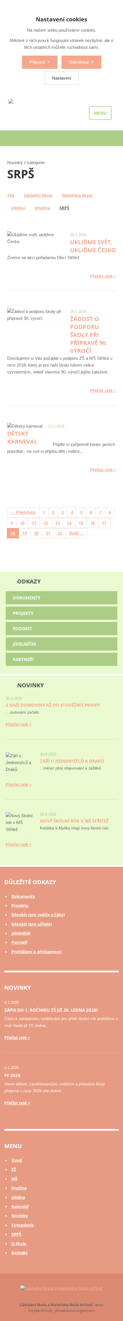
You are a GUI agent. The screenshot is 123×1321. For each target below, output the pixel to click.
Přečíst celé (101, 276)
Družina (42, 208)
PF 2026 (12, 1075)
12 (45, 523)
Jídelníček (24, 644)
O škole (18, 1243)
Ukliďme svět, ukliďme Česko (93, 246)
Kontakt (19, 1252)
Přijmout (37, 62)
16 (92, 523)
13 (57, 523)
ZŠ (13, 1169)
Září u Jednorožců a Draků (72, 761)
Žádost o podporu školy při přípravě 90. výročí (88, 335)
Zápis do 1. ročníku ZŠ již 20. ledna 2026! (51, 1010)
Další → (76, 533)
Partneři (23, 659)
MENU (100, 113)
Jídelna (18, 208)
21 (48, 533)
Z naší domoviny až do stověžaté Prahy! (53, 705)
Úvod (16, 1160)
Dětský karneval (22, 437)
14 (69, 523)
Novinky (19, 1215)
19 (24, 533)
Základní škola (38, 195)
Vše (10, 195)
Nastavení (61, 78)
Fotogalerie (22, 1225)
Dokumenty (26, 598)
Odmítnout (79, 62)
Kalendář (20, 1206)
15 (81, 523)
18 (13, 533)
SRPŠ (64, 208)
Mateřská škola (77, 195)
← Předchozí (23, 512)
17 (104, 523)
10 (22, 523)
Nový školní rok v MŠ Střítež (74, 821)
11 (34, 523)
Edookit (22, 628)
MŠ (14, 1178)
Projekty (23, 613)
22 (59, 533)
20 (36, 533)
